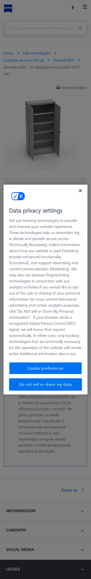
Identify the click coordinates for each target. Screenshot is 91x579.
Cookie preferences (45, 368)
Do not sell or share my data (45, 384)
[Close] (80, 190)
